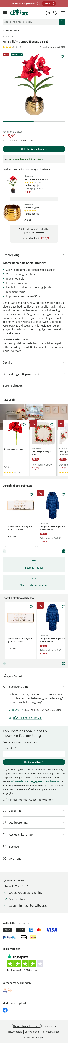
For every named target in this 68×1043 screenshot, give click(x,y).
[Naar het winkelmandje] (62, 13)
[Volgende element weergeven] (63, 551)
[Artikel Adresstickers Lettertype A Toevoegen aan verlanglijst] (31, 494)
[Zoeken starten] (62, 22)
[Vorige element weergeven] (4, 551)
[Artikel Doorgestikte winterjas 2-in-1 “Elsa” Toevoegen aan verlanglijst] (63, 494)
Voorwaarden (32, 1031)
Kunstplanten (13, 30)
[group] (34, 85)
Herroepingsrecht (51, 1031)
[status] (30, 21)
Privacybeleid (15, 1031)
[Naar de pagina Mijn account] (47, 13)
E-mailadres (9, 748)
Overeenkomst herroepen (26, 1025)
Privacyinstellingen (34, 1037)
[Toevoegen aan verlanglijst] (62, 56)
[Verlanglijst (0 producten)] (55, 13)
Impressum (50, 1025)
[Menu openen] (5, 13)
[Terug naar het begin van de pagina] (65, 1021)
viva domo (9, 36)
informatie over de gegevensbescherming (35, 781)
